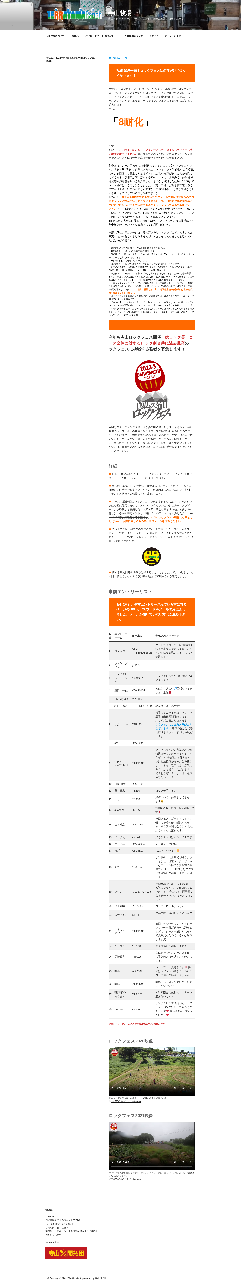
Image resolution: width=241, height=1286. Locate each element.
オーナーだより (173, 36)
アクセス (154, 36)
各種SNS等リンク (134, 36)
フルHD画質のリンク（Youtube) (126, 1101)
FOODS (75, 36)
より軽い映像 (147, 1098)
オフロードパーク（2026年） (100, 36)
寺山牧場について (55, 36)
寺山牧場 (120, 13)
